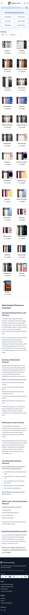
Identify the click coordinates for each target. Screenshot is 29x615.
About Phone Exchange (7, 584)
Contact (3, 598)
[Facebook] (1, 610)
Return (2, 600)
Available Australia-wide (7, 586)
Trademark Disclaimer (6, 603)
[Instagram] (4, 610)
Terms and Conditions (6, 591)
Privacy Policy (4, 589)
